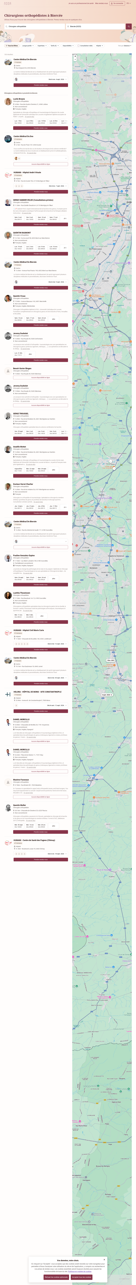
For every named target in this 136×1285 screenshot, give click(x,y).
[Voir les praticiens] (41, 158)
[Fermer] (104, 1259)
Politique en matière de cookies (79, 1272)
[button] (110, 660)
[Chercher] (129, 27)
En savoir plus (29, 116)
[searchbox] (34, 26)
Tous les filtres (13, 46)
